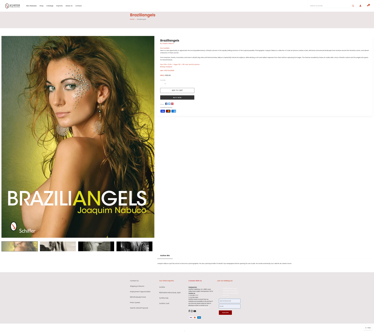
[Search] (353, 6)
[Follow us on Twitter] (169, 104)
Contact (78, 6)
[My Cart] (368, 5)
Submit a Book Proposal (139, 308)
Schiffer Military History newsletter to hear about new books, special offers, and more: (231, 292)
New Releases (31, 6)
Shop (41, 6)
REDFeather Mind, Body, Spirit (170, 292)
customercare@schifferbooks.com (198, 307)
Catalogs (49, 6)
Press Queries (135, 302)
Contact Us (134, 281)
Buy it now (177, 98)
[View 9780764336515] (19, 246)
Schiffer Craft (164, 303)
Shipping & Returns (137, 286)
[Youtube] (195, 311)
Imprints (59, 6)
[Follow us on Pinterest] (172, 104)
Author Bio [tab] (165, 255)
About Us (69, 6)
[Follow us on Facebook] (166, 104)
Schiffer (162, 287)
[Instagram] (192, 311)
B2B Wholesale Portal (138, 297)
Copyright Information (191, 331)
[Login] (360, 5)
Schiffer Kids (163, 298)
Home (132, 19)
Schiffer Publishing (192, 327)
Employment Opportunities (140, 291)
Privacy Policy (180, 331)
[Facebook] (189, 311)
